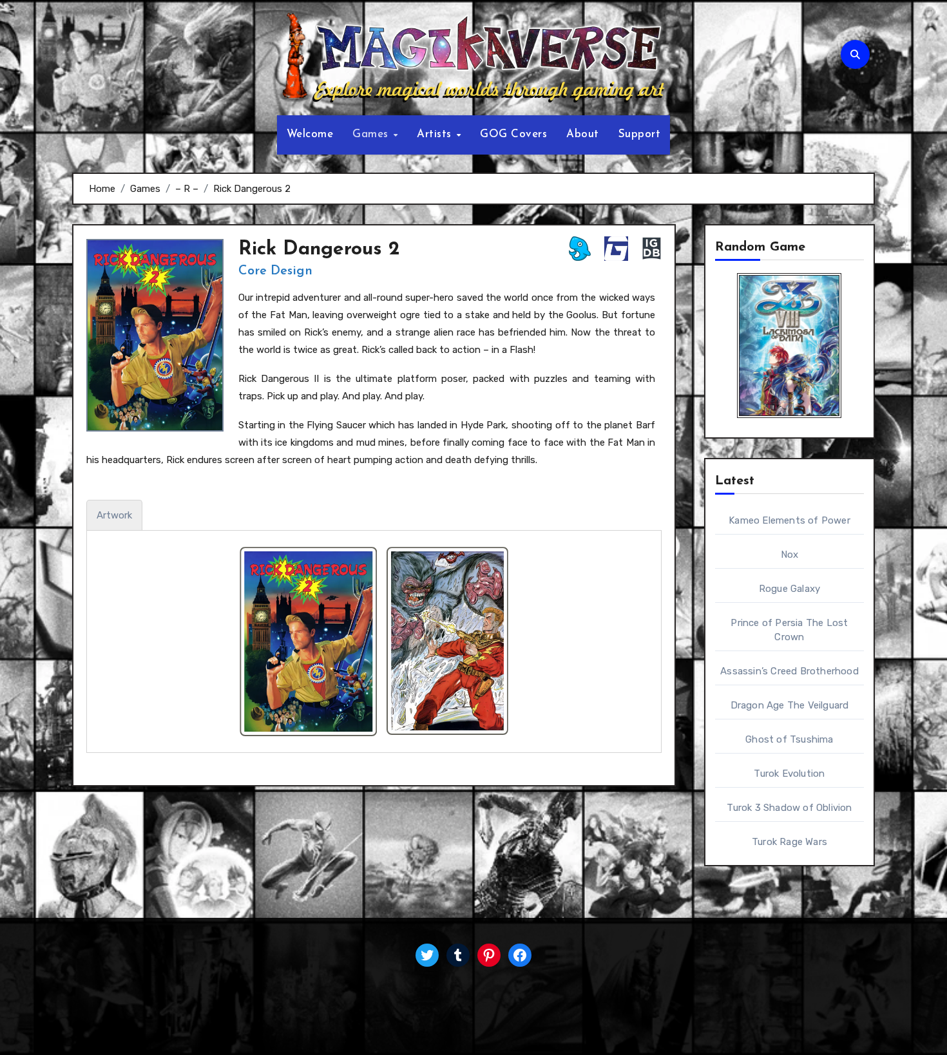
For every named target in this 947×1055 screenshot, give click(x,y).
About (582, 134)
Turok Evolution (789, 773)
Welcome (310, 134)
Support (639, 134)
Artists (436, 134)
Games (372, 134)
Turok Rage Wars (789, 842)
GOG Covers (513, 134)
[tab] (114, 515)
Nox (790, 554)
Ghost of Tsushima (789, 739)
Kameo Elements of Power (789, 520)
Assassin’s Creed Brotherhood (789, 671)
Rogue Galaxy (789, 588)
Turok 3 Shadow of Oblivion (789, 807)
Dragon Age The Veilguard (790, 705)
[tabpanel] (374, 641)
